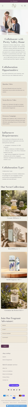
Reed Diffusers (13, 249)
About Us (5, 368)
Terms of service (13, 402)
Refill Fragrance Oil (13, 280)
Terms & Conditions (7, 371)
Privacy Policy (6, 377)
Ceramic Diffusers (13, 218)
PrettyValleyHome (8, 400)
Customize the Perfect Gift (13, 310)
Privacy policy (24, 400)
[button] (2, 5)
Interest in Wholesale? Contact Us (17, 405)
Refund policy (6, 402)
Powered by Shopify (16, 400)
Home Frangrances (7, 359)
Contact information (22, 402)
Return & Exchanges (7, 374)
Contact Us (5, 380)
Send (5, 346)
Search (4, 357)
